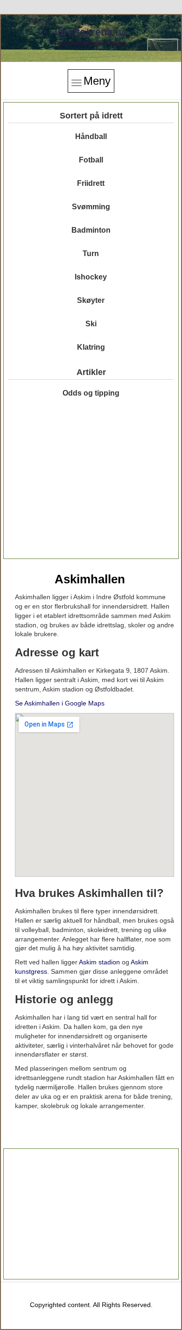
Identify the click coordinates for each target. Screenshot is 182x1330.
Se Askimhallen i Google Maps (60, 703)
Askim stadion (99, 962)
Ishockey (91, 277)
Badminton (91, 230)
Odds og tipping (91, 393)
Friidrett (91, 183)
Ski (91, 324)
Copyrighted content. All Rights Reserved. (91, 1304)
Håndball (91, 136)
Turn (91, 253)
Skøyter (91, 300)
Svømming (91, 207)
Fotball (91, 160)
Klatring (91, 347)
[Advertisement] (91, 486)
